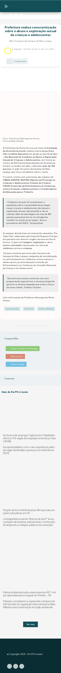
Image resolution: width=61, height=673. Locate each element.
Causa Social (12, 309)
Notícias (28, 309)
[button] (4, 342)
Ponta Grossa (46, 309)
